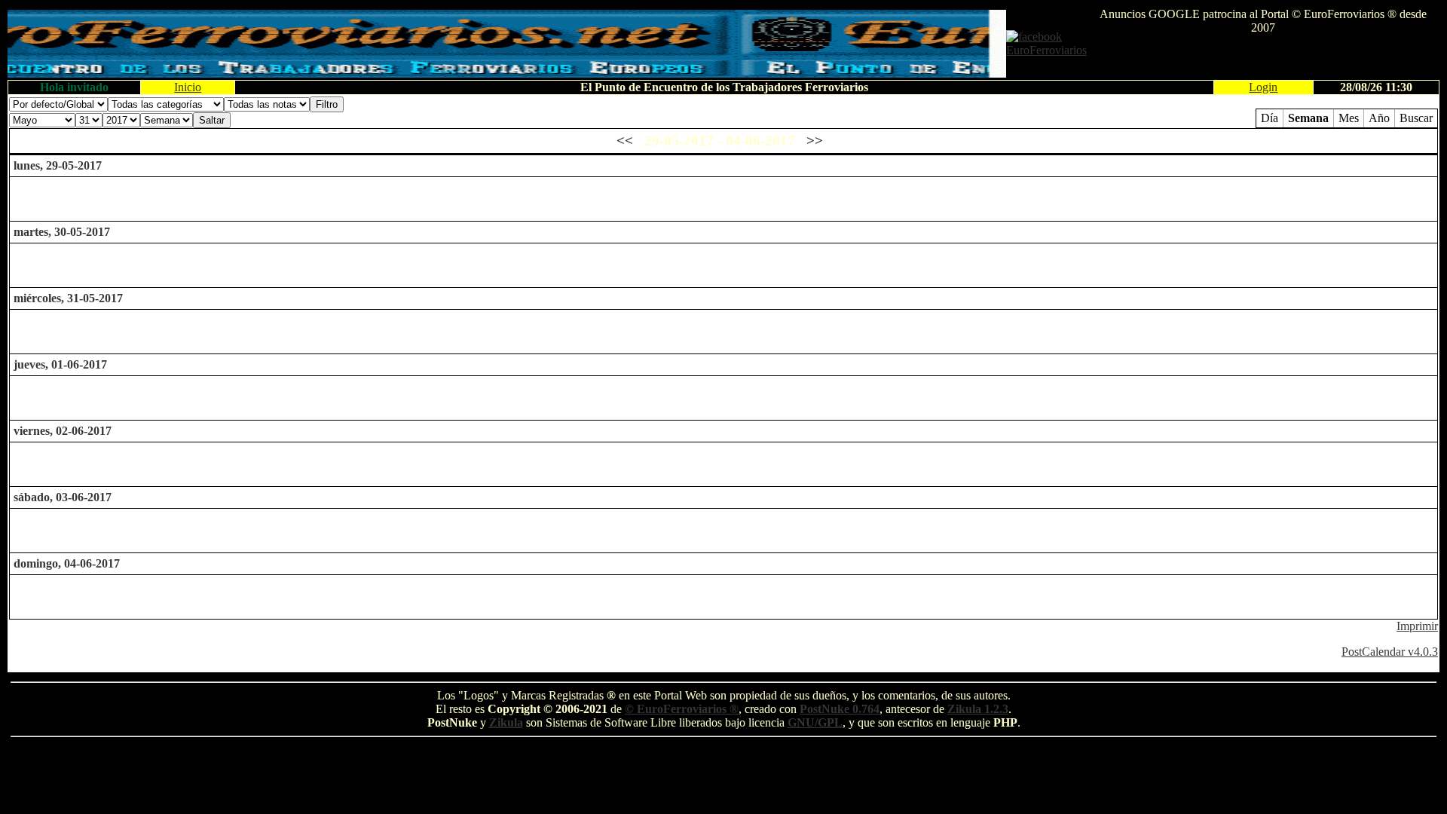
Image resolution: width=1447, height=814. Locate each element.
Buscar (1416, 118)
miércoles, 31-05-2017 (68, 298)
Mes (1348, 118)
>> (814, 140)
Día (1269, 118)
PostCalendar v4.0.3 (1389, 651)
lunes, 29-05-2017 (58, 165)
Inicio (187, 87)
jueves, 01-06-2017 (60, 364)
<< (624, 140)
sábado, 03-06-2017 (63, 497)
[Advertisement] (1263, 57)
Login (1263, 87)
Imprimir (1417, 626)
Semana (1308, 118)
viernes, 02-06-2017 (63, 430)
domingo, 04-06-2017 (67, 563)
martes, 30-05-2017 (62, 231)
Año (1379, 118)
